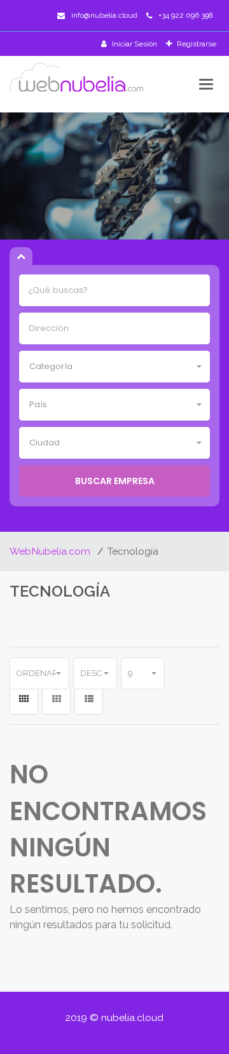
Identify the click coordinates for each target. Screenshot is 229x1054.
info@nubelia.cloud (104, 15)
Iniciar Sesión (133, 43)
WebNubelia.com (51, 551)
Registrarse (195, 43)
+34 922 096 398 (185, 15)
